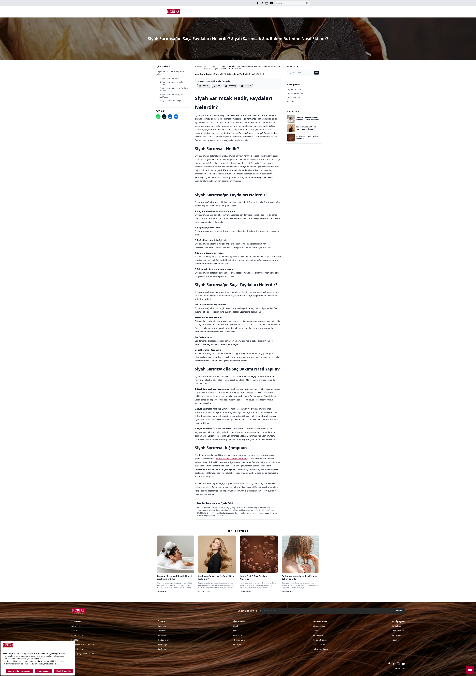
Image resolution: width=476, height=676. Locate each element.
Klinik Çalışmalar (78, 635)
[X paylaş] (164, 116)
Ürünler (162, 621)
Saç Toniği (162, 649)
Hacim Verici (317, 635)
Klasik (235, 626)
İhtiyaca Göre (319, 621)
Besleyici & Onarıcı (320, 640)
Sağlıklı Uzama (318, 644)
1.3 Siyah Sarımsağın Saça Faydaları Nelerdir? (173, 89)
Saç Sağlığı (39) (293, 97)
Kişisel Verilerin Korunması (82, 644)
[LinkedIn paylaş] (170, 116)
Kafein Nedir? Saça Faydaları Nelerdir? (307, 137)
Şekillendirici (163, 635)
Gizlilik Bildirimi (77, 649)
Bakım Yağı (162, 644)
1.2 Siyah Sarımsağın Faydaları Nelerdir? (171, 83)
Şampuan (162, 626)
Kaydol (399, 611)
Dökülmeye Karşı (319, 626)
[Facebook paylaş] (176, 116)
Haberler (395, 640)
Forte (235, 631)
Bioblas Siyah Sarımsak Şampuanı (231, 458)
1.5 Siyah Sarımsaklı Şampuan (171, 100)
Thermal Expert (239, 640)
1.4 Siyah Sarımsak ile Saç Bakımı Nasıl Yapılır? (172, 95)
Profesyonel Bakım (241, 644)
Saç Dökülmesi (398, 631)
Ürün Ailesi (239, 621)
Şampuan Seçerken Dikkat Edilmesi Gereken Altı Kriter (307, 118)
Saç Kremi (162, 631)
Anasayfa (198, 66)
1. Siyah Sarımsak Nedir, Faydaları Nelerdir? (170, 72)
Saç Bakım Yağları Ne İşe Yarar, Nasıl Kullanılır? (306, 128)
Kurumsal (76, 621)
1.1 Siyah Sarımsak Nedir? (169, 78)
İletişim (74, 631)
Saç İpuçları (206, 67)
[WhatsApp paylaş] (158, 116)
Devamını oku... (163, 592)
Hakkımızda (76, 626)
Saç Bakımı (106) (294, 89)
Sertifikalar (75, 640)
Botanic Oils (238, 635)
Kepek (315, 631)
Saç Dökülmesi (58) (295, 93)
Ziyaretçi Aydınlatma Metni (82, 653)
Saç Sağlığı (215, 67)
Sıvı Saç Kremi (163, 640)
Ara (316, 73)
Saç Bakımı (396, 626)
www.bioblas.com (399, 669)
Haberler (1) (292, 101)
